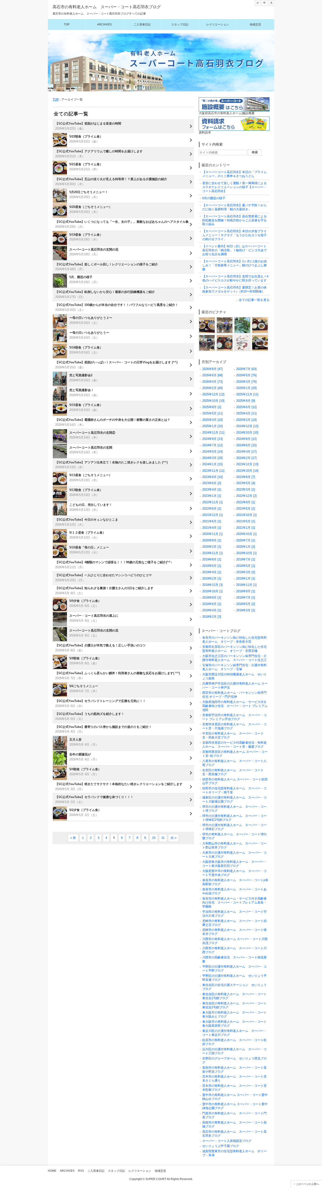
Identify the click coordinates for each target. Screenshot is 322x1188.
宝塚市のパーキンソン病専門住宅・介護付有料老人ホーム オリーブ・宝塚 (234, 667)
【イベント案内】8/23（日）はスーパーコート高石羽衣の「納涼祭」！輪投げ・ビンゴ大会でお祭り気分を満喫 (234, 250)
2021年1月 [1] (245, 527)
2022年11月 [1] (212, 502)
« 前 (73, 837)
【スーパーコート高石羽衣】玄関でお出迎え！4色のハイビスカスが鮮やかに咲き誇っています (235, 278)
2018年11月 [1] (246, 585)
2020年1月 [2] (245, 546)
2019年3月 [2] (245, 572)
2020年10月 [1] (246, 534)
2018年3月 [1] (245, 610)
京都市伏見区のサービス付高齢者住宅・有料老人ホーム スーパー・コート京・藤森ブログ (234, 744)
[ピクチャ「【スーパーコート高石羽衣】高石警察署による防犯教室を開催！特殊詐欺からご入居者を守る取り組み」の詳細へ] (207, 336)
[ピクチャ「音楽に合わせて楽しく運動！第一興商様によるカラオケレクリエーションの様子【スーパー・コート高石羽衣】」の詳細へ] (224, 318)
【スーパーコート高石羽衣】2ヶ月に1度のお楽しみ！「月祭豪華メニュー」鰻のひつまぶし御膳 (234, 265)
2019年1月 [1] (245, 578)
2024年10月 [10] (247, 432)
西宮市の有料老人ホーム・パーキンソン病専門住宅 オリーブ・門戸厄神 (234, 694)
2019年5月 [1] (245, 566)
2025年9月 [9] (245, 400)
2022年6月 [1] (211, 508)
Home (52, 1170)
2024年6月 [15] (246, 445)
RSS (81, 1170)
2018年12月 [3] (212, 585)
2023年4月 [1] (211, 489)
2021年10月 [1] (246, 515)
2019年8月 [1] (211, 559)
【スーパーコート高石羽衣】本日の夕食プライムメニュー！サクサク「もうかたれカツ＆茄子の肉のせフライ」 (234, 235)
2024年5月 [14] (212, 451)
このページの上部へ (307, 1184)
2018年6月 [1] (211, 604)
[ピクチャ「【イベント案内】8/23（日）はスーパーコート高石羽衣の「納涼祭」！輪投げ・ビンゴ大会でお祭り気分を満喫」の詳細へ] (242, 336)
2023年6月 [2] (211, 483)
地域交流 (255, 24)
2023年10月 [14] (247, 470)
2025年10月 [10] (213, 400)
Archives (104, 24)
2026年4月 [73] (212, 381)
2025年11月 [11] (247, 394)
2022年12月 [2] (246, 496)
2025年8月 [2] (211, 407)
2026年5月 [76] (246, 375)
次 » (173, 837)
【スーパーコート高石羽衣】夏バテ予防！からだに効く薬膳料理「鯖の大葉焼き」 (234, 207)
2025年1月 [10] (212, 426)
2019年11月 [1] (212, 553)
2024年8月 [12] (246, 439)
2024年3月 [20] (212, 458)
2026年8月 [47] (212, 369)
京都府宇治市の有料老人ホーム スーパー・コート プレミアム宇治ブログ (234, 717)
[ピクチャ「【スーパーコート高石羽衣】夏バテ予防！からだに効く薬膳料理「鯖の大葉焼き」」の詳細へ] (260, 318)
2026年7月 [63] (246, 369)
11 (163, 837)
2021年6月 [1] (211, 521)
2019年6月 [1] (211, 566)
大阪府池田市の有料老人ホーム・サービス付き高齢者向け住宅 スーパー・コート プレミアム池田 (235, 706)
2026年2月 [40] (212, 388)
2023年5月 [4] (245, 483)
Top (67, 24)
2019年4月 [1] (211, 572)
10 (153, 837)
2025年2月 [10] (246, 420)
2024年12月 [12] (247, 426)
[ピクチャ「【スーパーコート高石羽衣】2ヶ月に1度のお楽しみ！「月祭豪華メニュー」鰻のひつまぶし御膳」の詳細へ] (260, 336)
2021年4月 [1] (211, 527)
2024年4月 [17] (246, 451)
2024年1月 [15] (212, 464)
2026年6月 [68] (212, 375)
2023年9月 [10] (212, 477)
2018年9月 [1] (245, 591)
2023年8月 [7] (245, 477)
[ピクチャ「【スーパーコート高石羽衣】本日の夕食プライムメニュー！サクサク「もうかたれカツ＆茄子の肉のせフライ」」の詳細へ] (224, 336)
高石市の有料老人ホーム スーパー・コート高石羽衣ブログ (107, 7)
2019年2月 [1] (211, 578)
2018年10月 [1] (212, 591)
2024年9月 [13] (212, 439)
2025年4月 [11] (246, 413)
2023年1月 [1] (211, 496)
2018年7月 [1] (245, 597)
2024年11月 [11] (213, 432)
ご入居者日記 (142, 24)
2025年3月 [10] (212, 420)
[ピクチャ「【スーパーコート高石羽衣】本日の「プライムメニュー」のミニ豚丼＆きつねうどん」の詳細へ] (207, 318)
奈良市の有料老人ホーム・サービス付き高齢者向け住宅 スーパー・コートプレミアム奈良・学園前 (234, 902)
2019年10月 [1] (246, 553)
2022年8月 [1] (245, 502)
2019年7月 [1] (245, 559)
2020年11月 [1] (212, 534)
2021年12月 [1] (212, 515)
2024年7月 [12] (212, 445)
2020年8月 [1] (211, 540)
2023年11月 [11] (213, 470)
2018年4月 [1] (211, 610)
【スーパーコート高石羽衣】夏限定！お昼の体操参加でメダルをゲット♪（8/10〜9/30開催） (234, 289)
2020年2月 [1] (211, 546)
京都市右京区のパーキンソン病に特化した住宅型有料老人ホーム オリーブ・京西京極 (234, 649)
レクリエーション (217, 24)
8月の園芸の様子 (213, 198)
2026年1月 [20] (246, 388)
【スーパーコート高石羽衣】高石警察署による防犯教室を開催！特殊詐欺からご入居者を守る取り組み (234, 220)
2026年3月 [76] (246, 381)
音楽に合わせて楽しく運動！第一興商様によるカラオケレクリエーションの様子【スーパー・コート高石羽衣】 (234, 187)
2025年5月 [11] (212, 413)
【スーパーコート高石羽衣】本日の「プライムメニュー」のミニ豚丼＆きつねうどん (234, 174)
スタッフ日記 (179, 24)
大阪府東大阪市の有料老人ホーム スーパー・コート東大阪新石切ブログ (234, 864)
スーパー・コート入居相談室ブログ (226, 1141)
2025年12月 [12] (213, 394)
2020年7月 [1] (245, 540)
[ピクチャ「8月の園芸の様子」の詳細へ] (242, 318)
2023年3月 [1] (245, 489)
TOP (56, 99)
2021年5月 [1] (245, 521)
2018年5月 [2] (245, 604)
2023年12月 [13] (247, 464)
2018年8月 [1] (211, 597)
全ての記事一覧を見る (254, 300)
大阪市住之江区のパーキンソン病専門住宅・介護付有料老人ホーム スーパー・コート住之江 (234, 658)
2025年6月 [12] (246, 407)
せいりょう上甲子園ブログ (220, 1146)
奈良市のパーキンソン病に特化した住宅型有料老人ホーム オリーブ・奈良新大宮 (234, 639)
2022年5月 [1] (245, 508)
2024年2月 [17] (246, 458)
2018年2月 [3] (211, 616)
